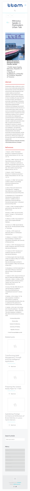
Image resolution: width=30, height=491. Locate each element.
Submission (8, 463)
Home (7, 450)
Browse (7, 453)
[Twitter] (16, 486)
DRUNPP (19, 482)
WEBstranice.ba (16, 484)
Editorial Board (9, 460)
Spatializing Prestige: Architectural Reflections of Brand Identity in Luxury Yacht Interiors (14, 417)
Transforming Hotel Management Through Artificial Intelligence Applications (13, 358)
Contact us (8, 469)
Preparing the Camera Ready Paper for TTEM (13, 387)
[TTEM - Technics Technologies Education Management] (15, 5)
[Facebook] (14, 486)
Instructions (8, 456)
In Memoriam (9, 466)
